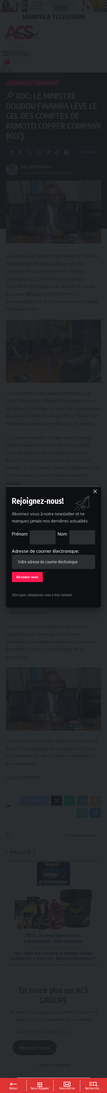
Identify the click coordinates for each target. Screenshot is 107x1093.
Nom (62, 534)
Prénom (20, 534)
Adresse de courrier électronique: (45, 551)
